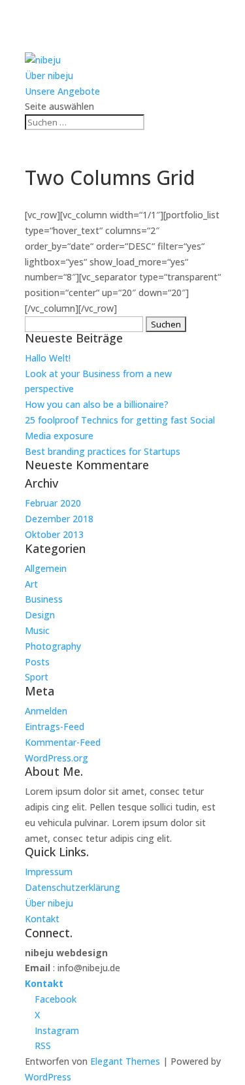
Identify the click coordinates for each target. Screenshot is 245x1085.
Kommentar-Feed (63, 742)
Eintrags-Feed (54, 726)
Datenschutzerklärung (72, 887)
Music (37, 630)
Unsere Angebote (62, 91)
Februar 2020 (53, 503)
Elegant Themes (125, 1061)
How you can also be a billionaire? (97, 404)
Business (44, 599)
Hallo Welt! (48, 358)
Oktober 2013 (54, 534)
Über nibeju (49, 75)
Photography (53, 646)
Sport (36, 677)
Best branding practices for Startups (102, 451)
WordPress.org (56, 758)
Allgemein (46, 568)
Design (40, 615)
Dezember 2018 (59, 518)
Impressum (49, 871)
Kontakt (42, 918)
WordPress (48, 1077)
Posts (37, 662)
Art (31, 584)
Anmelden (46, 711)
